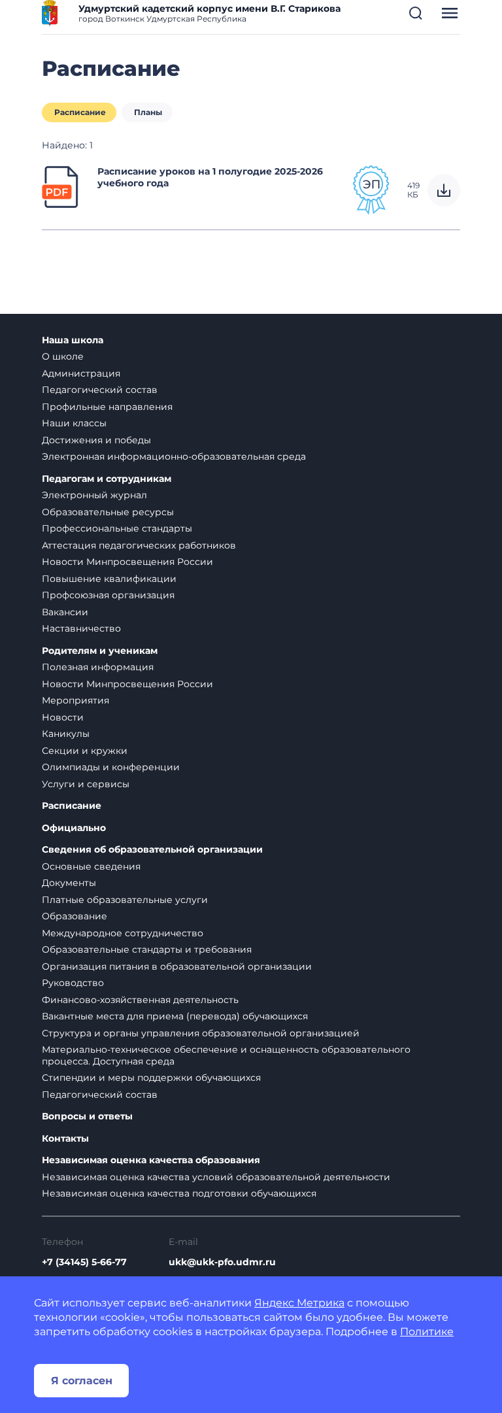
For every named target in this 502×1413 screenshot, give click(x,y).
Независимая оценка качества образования (151, 1160)
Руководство (73, 983)
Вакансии (65, 612)
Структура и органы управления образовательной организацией (201, 1033)
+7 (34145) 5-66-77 (84, 1262)
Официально (74, 828)
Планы (148, 112)
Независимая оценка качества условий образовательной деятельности (216, 1177)
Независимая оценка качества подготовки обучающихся (179, 1193)
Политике (427, 1331)
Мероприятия (75, 700)
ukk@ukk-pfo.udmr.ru (222, 1262)
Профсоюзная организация (108, 595)
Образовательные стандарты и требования (147, 949)
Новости (63, 717)
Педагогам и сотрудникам (106, 479)
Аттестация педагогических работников (139, 545)
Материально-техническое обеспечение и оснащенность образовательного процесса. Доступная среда (226, 1055)
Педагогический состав (100, 390)
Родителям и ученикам (100, 650)
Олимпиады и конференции (111, 767)
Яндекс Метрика (299, 1303)
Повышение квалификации (109, 579)
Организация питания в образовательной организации (177, 966)
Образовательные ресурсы (108, 512)
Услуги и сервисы (85, 784)
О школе (63, 356)
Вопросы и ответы (87, 1116)
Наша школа (72, 340)
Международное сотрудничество (122, 933)
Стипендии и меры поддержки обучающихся (151, 1077)
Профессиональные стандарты (117, 528)
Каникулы (66, 734)
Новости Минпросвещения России (127, 562)
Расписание (80, 112)
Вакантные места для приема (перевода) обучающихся (175, 1016)
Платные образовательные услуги (125, 900)
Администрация (81, 373)
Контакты (65, 1138)
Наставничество (81, 628)
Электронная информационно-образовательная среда (174, 456)
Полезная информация (98, 667)
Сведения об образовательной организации (152, 849)
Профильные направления (107, 407)
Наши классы (74, 423)
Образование (74, 916)
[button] (416, 13)
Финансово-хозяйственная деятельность (140, 1000)
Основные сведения (91, 866)
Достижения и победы (96, 440)
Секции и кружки (84, 751)
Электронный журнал (94, 495)
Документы (69, 883)
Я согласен (81, 1380)
